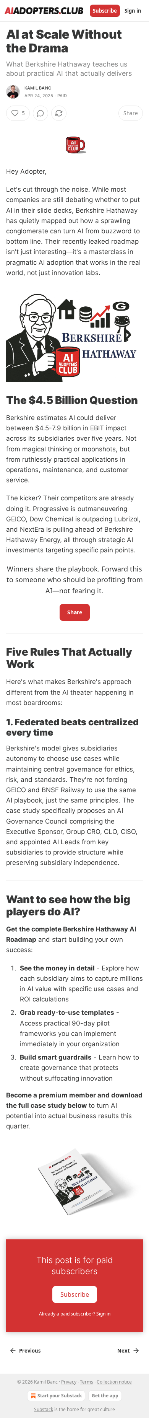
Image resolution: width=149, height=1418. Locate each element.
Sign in (133, 10)
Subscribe (105, 10)
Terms (86, 1382)
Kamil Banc (37, 88)
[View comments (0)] (40, 113)
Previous (29, 1350)
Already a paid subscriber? (74, 1314)
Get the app (105, 1395)
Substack (43, 1409)
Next (123, 1350)
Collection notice (114, 1382)
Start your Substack (59, 1395)
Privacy (68, 1382)
